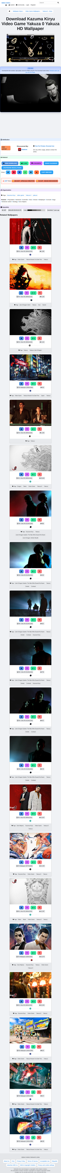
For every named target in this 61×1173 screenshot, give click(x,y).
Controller (24, 199)
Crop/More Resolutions (12, 168)
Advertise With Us (12, 1165)
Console (49, 199)
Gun (39, 305)
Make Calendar (51, 163)
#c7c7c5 (43, 210)
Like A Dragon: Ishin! (24, 305)
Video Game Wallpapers (32, 11)
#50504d (34, 210)
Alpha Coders (5, 3)
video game (20, 195)
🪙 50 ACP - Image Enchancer (47, 181)
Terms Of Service (33, 1161)
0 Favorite (37, 163)
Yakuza (46, 259)
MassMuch (36, 481)
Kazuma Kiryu (11, 195)
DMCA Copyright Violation (27, 1165)
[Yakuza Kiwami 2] (30, 425)
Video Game (21, 259)
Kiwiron (24, 149)
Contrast (33, 586)
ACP (5, 181)
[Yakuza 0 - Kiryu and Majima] (30, 949)
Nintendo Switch (6, 201)
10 (34, 293)
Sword (44, 305)
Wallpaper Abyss (18, 11)
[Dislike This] (39, 429)
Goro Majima (22, 201)
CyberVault (35, 255)
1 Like (24, 163)
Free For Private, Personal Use (44, 146)
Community (20, 5)
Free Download (10, 163)
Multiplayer (42, 199)
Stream (35, 199)
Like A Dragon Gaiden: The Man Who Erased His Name (30, 534)
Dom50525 (36, 527)
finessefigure (35, 436)
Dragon (19, 486)
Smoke (27, 586)
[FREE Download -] (21, 429)
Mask (24, 919)
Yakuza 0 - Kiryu (47, 11)
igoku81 (35, 300)
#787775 (38, 210)
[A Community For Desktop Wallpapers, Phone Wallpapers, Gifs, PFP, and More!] (9, 11)
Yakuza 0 (28, 195)
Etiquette (54, 1161)
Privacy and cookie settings (46, 1165)
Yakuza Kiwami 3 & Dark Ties (34, 259)
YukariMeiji (36, 869)
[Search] (58, 2)
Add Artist (4, 148)
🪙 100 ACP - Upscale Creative (23, 181)
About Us (6, 1161)
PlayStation (11, 199)
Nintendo (18, 199)
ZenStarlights (36, 345)
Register (33, 5)
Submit (12, 5)
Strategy (15, 201)
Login (27, 5)
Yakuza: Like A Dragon (36, 350)
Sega (53, 199)
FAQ (13, 1161)
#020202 (29, 210)
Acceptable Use (45, 1161)
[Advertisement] (30, 124)
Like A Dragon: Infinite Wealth (30, 538)
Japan (42, 395)
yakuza (35, 195)
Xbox (30, 199)
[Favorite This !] (27, 429)
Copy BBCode (47, 172)
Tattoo (24, 486)
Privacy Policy (21, 1161)
